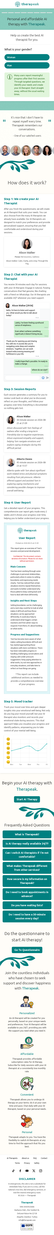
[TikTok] (13, 1170)
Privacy (27, 1163)
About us (25, 1158)
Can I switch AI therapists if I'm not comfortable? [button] (27, 854)
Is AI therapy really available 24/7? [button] (27, 843)
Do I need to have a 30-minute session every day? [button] (27, 916)
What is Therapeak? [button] (27, 834)
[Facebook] (20, 1170)
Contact (44, 1158)
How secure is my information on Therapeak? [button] (27, 880)
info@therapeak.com (27, 1220)
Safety (36, 1163)
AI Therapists (12, 1158)
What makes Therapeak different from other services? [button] (27, 867)
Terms (17, 1163)
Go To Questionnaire (27, 949)
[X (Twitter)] (33, 1170)
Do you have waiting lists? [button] (27, 905)
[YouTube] (27, 1170)
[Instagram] (40, 1170)
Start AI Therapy (27, 799)
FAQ (35, 1158)
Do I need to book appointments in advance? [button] (27, 894)
